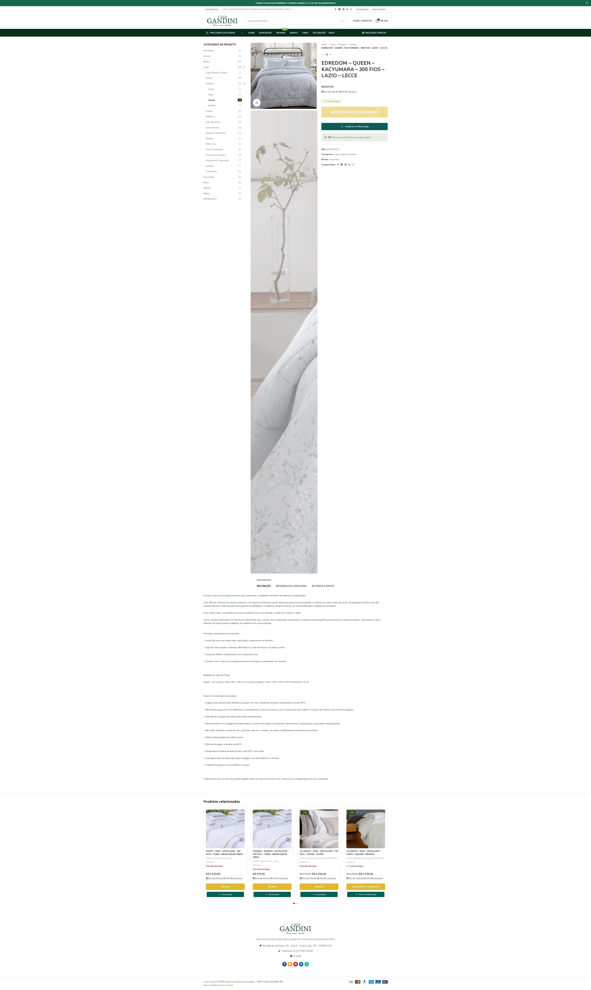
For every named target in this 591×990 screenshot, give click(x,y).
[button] (254, 342)
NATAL (206, 188)
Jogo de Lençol (213, 122)
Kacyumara (334, 159)
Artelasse (210, 862)
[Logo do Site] (222, 20)
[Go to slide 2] (283, 106)
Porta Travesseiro (214, 149)
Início (324, 44)
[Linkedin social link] (347, 9)
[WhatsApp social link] (351, 9)
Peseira (209, 138)
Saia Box (210, 166)
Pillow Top (211, 144)
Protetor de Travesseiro (217, 160)
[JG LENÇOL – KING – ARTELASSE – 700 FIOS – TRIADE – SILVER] (319, 829)
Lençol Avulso (212, 127)
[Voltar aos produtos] (327, 55)
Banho (206, 61)
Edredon (210, 83)
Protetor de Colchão (216, 155)
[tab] (264, 584)
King (210, 94)
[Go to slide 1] (280, 106)
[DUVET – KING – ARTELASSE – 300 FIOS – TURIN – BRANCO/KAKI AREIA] (225, 829)
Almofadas (208, 50)
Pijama (206, 193)
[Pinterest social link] (343, 9)
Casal (210, 89)
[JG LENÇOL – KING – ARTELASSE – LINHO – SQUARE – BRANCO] (365, 829)
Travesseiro (211, 171)
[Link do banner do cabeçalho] (295, 3)
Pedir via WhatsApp (367, 894)
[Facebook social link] (335, 9)
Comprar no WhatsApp (357, 126)
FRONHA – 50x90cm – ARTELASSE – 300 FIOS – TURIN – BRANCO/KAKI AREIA (270, 854)
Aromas (207, 56)
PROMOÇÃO (210, 198)
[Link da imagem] (295, 928)
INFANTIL (211, 116)
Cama (206, 67)
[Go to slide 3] (287, 106)
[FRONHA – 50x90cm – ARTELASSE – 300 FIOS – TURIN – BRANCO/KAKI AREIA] (272, 829)
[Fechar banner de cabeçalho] (587, 3)
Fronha (209, 111)
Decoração (208, 177)
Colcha (209, 78)
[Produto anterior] (323, 55)
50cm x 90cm (266, 861)
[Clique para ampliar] (257, 103)
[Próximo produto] (331, 55)
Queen (211, 100)
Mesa (206, 182)
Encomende (227, 894)
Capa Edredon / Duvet (216, 72)
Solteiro (212, 105)
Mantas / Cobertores (216, 133)
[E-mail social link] (339, 9)
